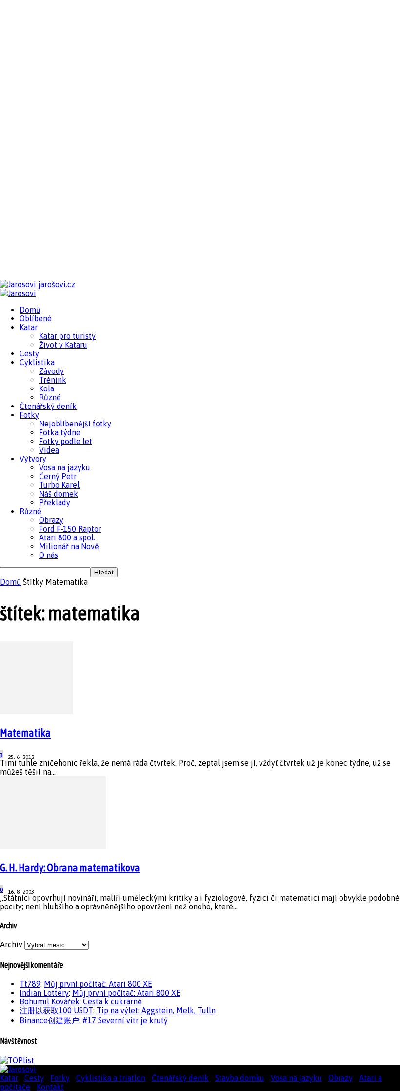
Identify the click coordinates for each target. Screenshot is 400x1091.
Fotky (29, 414)
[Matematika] (36, 711)
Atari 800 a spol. (67, 537)
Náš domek (58, 493)
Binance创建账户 (49, 1020)
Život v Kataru (63, 344)
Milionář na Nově (69, 546)
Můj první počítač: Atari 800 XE (98, 984)
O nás (48, 555)
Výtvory (33, 458)
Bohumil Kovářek (50, 1001)
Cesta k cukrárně (112, 1001)
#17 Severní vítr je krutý (125, 1020)
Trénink (52, 379)
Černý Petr (58, 476)
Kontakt (50, 1086)
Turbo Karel (59, 485)
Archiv (11, 944)
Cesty (29, 353)
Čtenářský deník (48, 406)
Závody (51, 371)
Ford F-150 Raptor (70, 528)
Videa (49, 449)
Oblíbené (36, 318)
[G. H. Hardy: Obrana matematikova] (53, 846)
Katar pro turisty (67, 336)
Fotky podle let (65, 441)
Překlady (54, 502)
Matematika (25, 732)
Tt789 (30, 984)
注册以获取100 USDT (56, 1010)
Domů (30, 309)
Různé (50, 397)
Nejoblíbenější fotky (75, 423)
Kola (46, 388)
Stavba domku (239, 1077)
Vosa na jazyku (64, 467)
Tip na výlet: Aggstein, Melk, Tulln (156, 1010)
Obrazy (51, 520)
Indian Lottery (44, 992)
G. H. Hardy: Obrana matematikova (70, 867)
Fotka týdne (59, 432)
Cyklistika (37, 362)
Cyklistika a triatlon (110, 1077)
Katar (29, 327)
